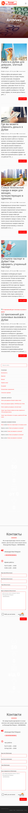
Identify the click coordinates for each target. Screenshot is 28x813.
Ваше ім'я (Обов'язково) (6, 753)
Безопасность (4, 372)
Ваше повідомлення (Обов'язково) (8, 771)
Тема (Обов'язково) (5, 765)
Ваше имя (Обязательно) (6, 572)
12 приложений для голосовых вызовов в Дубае (13, 317)
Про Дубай (14, 71)
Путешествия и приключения (7, 389)
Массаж (3, 379)
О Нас (25, 810)
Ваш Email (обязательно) (6, 578)
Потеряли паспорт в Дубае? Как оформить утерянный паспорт (13, 262)
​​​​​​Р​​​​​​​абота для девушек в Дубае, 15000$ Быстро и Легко (13, 403)
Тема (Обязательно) (5, 584)
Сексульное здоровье (6, 392)
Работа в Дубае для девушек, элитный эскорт (12, 65)
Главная (10, 26)
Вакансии (3, 376)
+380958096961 (10, 555)
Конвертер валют (19, 810)
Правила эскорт (4, 382)
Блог (14, 810)
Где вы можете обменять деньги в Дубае (12, 127)
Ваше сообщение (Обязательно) (8, 590)
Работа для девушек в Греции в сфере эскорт (11, 400)
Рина (2, 424)
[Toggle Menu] (26, 4)
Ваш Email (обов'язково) (6, 759)
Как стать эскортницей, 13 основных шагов (17, 424)
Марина (7, 71)
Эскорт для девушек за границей (16, 428)
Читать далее (22, 98)
